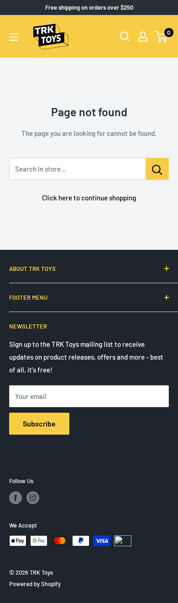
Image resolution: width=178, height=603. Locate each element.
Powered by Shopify (35, 583)
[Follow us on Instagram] (32, 497)
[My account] (142, 37)
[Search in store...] (157, 169)
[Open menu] (13, 37)
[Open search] (125, 37)
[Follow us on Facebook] (15, 497)
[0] (161, 36)
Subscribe (39, 423)
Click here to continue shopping (89, 198)
